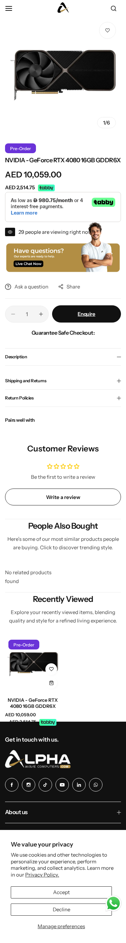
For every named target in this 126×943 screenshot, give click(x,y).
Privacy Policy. (42, 874)
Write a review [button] (63, 497)
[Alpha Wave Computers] (63, 8)
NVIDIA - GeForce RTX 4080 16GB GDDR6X (33, 703)
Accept (61, 892)
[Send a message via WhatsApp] (113, 903)
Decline (61, 909)
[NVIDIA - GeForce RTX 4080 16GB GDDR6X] (32, 664)
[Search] (113, 8)
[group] (63, 75)
